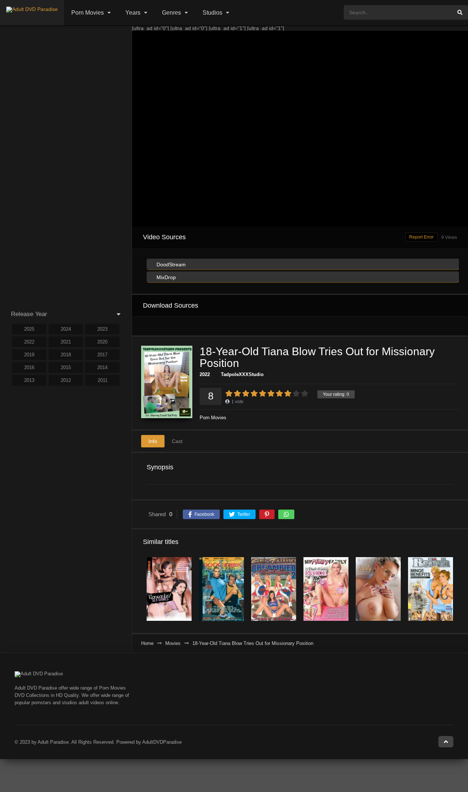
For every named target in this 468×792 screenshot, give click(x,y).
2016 (29, 367)
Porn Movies (87, 13)
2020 (102, 342)
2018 (66, 354)
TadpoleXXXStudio (242, 374)
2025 (29, 329)
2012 (66, 380)
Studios (212, 13)
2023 (102, 329)
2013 (29, 380)
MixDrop (165, 277)
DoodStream (170, 264)
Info (152, 441)
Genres (171, 13)
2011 (102, 380)
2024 (66, 329)
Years (132, 13)
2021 (66, 342)
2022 (205, 374)
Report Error (421, 237)
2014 (102, 367)
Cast (177, 441)
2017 (102, 354)
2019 (29, 354)
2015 (66, 367)
